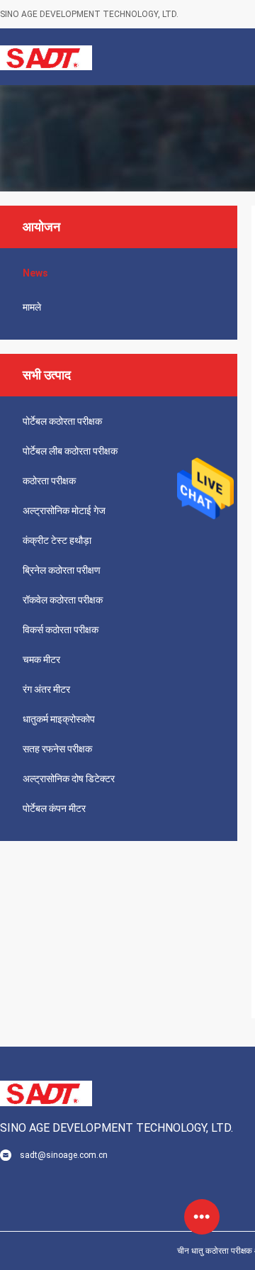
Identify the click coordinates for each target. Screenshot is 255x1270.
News (35, 273)
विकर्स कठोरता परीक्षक (60, 629)
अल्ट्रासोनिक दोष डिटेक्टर (69, 778)
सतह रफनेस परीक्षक (57, 748)
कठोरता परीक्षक (49, 480)
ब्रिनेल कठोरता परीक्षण (62, 570)
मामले (32, 307)
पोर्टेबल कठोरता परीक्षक (62, 421)
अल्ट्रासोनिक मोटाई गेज (64, 510)
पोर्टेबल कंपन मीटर (54, 808)
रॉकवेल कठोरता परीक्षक (63, 600)
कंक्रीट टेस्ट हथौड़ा (57, 540)
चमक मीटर (41, 659)
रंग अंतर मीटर (46, 689)
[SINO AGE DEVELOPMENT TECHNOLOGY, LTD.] (46, 56)
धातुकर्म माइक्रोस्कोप (59, 719)
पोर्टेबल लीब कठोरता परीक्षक (70, 451)
